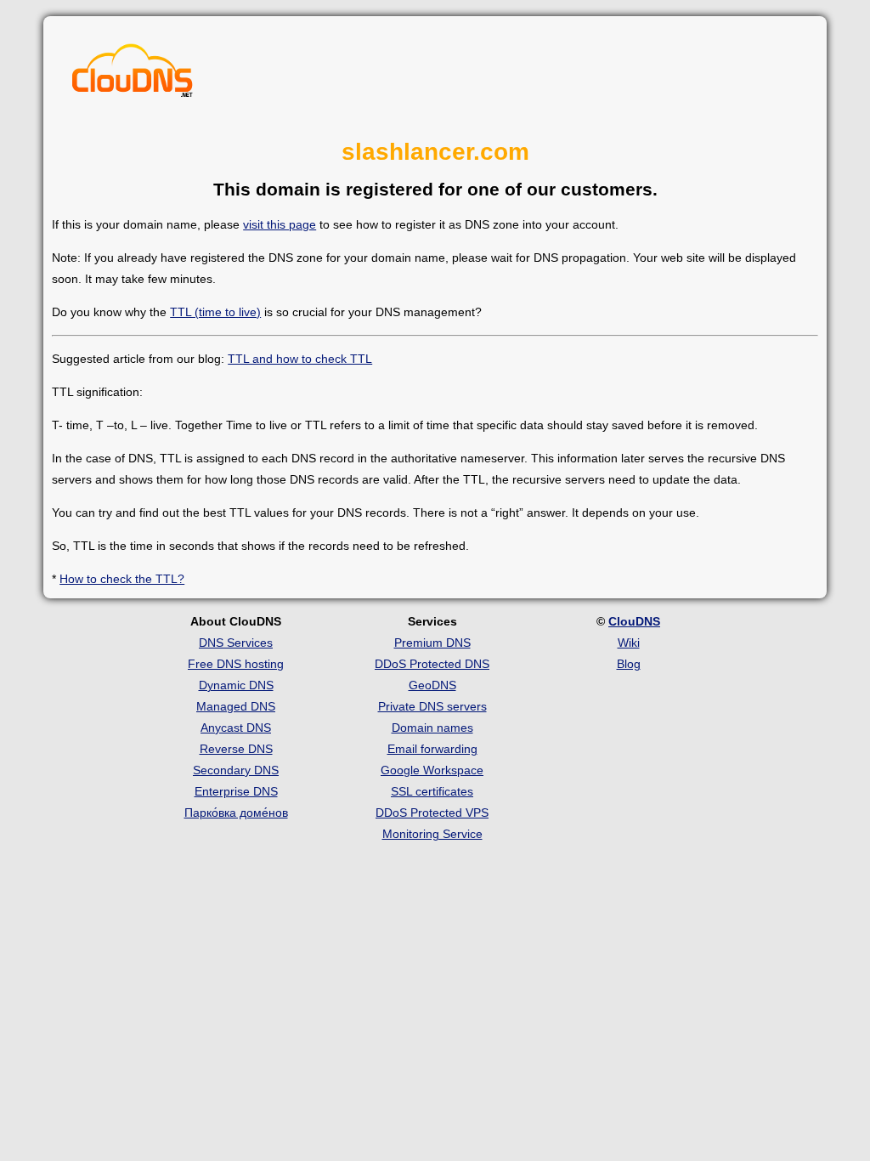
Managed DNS (235, 706)
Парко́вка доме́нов (236, 812)
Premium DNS (432, 642)
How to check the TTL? (121, 579)
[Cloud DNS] (132, 75)
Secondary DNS (236, 770)
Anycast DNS (236, 727)
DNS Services (236, 642)
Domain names (432, 727)
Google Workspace (432, 770)
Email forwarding (432, 749)
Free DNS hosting (236, 664)
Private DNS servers (432, 706)
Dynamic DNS (236, 685)
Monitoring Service (432, 834)
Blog (629, 664)
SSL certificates (432, 791)
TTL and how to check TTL (300, 358)
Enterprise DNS (236, 791)
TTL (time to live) (215, 312)
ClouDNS (634, 621)
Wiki (629, 642)
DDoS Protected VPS (432, 812)
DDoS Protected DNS (432, 664)
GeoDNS (432, 685)
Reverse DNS (236, 749)
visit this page (279, 224)
